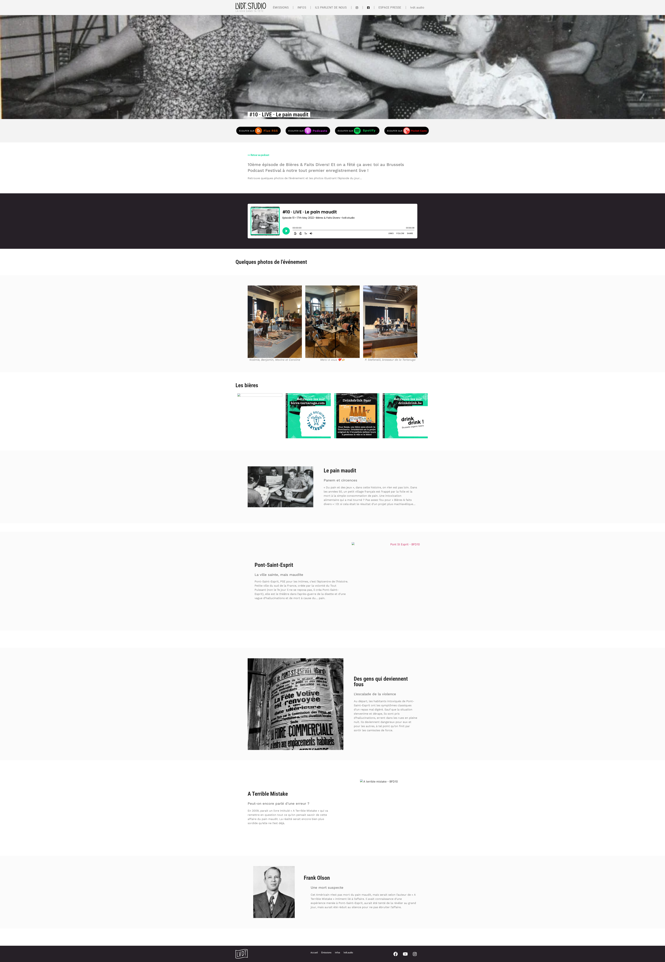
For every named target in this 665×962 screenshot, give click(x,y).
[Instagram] (414, 954)
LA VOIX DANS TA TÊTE (250, 11)
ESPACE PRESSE (390, 7)
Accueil (314, 952)
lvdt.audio (417, 7)
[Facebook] (395, 954)
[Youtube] (405, 954)
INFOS (302, 7)
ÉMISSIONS (281, 7)
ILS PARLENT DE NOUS (331, 7)
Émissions (326, 952)
